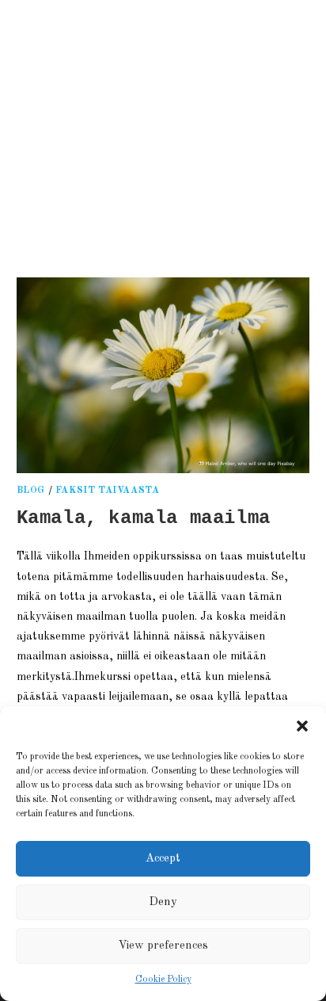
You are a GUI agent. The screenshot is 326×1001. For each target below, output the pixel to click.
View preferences (163, 946)
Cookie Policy (163, 979)
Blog (31, 490)
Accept (163, 859)
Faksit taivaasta (107, 490)
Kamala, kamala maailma (144, 518)
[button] (302, 726)
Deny (163, 902)
